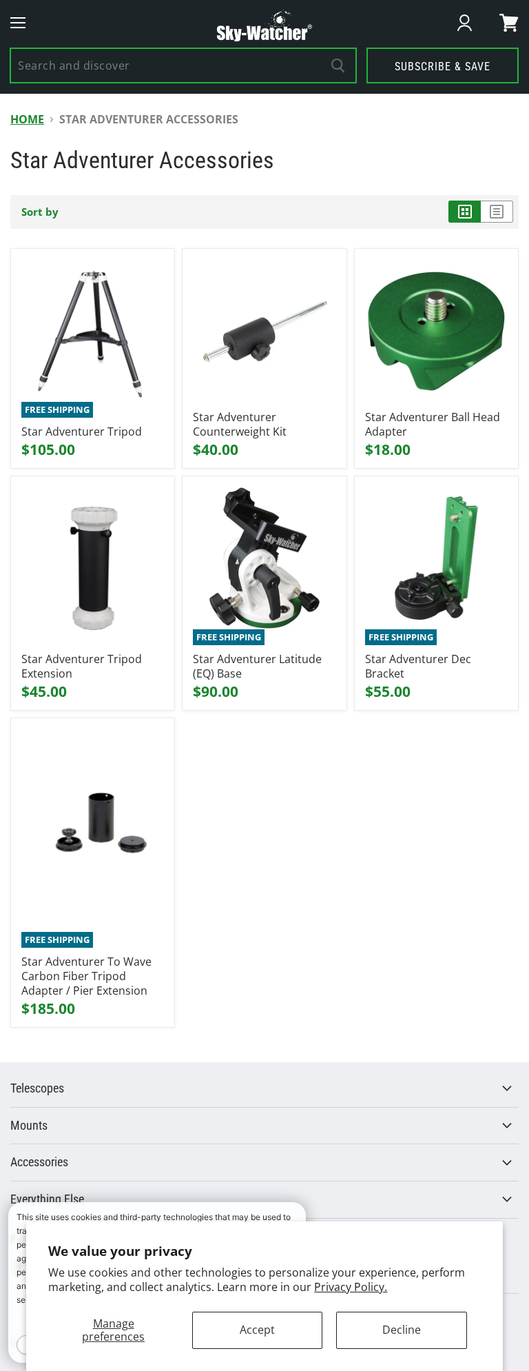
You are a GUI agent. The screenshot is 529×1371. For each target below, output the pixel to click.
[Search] (338, 65)
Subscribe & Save (442, 66)
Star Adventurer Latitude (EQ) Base (257, 666)
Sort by (40, 212)
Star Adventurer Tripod (81, 431)
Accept (257, 1329)
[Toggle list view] (497, 212)
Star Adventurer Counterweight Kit (240, 424)
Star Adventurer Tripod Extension (81, 666)
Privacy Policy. (350, 1286)
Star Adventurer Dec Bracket (418, 666)
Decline (401, 1329)
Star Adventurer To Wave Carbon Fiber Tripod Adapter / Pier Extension (86, 976)
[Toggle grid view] (464, 212)
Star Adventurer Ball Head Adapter (432, 424)
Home (27, 119)
